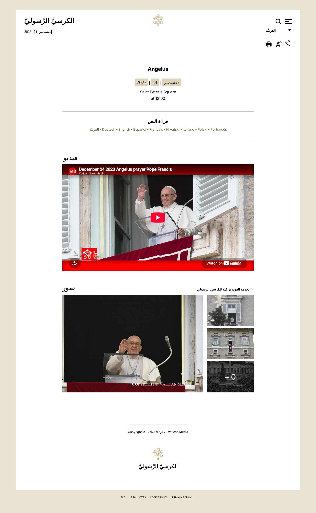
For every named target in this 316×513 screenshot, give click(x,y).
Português (218, 129)
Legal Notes (138, 497)
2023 (27, 31)
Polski (202, 129)
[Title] (288, 44)
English (124, 129)
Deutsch (108, 129)
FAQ (123, 497)
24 (35, 31)
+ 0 (230, 376)
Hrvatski (172, 129)
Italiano (188, 129)
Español (139, 129)
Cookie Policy (159, 497)
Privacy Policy (181, 497)
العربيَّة (275, 31)
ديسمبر (45, 31)
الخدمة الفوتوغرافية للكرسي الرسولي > (225, 289)
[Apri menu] (288, 21)
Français (156, 129)
